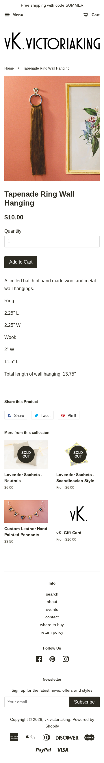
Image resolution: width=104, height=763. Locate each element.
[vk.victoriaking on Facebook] (39, 660)
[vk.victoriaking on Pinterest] (52, 660)
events (52, 609)
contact (52, 617)
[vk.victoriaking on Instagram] (65, 660)
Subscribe (84, 701)
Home (9, 68)
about (52, 602)
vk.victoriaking (57, 719)
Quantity (12, 231)
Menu (17, 14)
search (52, 594)
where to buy (52, 625)
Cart (95, 14)
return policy (52, 632)
